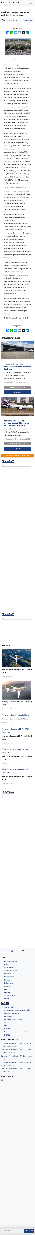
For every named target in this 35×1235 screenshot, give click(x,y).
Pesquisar (29, 1231)
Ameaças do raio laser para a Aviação (17, 1010)
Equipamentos (9, 977)
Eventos (7, 980)
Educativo (7, 974)
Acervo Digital (9, 1007)
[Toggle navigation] (31, 3)
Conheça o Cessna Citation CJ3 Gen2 (14, 719)
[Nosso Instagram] (12, 951)
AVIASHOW (8, 1016)
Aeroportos (29, 20)
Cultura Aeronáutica (10, 971)
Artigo (6, 964)
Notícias (7, 992)
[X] (23, 33)
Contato (7, 1022)
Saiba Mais (17, 392)
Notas (6, 989)
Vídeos (6, 999)
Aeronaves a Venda (10, 961)
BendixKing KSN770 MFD (13, 1019)
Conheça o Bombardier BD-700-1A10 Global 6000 (17, 737)
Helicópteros (8, 983)
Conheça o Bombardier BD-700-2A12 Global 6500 (17, 703)
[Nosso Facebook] (17, 951)
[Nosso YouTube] (22, 951)
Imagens (7, 986)
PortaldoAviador (10, 3)
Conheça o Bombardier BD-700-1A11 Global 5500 (17, 757)
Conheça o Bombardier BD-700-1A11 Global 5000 (17, 778)
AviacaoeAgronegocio (11, 1013)
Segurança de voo (10, 995)
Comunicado (8, 967)
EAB (5, 1026)
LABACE (7, 1035)
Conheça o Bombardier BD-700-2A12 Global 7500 (17, 671)
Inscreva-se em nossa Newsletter (17, 455)
